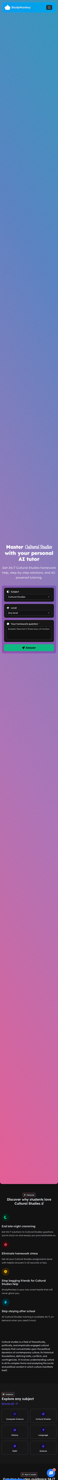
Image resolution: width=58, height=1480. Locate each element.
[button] (51, 1473)
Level (13, 607)
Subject (14, 591)
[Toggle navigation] (49, 7)
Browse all (8, 1403)
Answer (30, 647)
